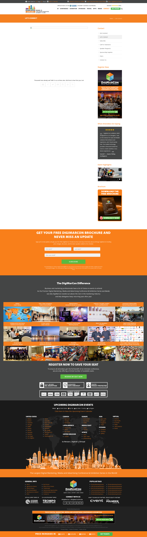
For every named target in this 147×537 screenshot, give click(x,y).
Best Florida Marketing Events (98, 488)
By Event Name (63, 408)
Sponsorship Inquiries (106, 52)
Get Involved (103, 33)
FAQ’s (101, 56)
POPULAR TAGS (96, 481)
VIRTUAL (116, 416)
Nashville (47, 421)
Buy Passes (46, 484)
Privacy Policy (64, 529)
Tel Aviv (85, 429)
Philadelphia (48, 426)
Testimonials (46, 488)
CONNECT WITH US (73, 497)
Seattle (46, 434)
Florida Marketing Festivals (115, 484)
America (116, 419)
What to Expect (30, 488)
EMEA (116, 424)
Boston (29, 421)
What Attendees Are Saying (109, 124)
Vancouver (67, 423)
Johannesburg (87, 438)
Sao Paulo (67, 431)
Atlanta (29, 419)
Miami (46, 419)
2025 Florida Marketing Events (98, 486)
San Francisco (48, 432)
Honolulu (29, 432)
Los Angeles (30, 438)
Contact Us (103, 60)
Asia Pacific (117, 421)
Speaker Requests (105, 48)
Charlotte (29, 423)
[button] (117, 130)
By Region (91, 408)
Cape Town (86, 436)
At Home (116, 422)
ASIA (100, 417)
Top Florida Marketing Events (98, 490)
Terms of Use (82, 529)
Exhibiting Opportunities (49, 492)
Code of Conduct (73, 529)
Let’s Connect (104, 37)
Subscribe (103, 41)
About (28, 484)
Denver (29, 428)
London (66, 436)
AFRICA (84, 432)
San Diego (47, 430)
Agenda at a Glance (32, 486)
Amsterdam (86, 419)
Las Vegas (30, 436)
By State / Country (81, 408)
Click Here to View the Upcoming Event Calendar (73, 411)
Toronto (66, 421)
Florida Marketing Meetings (115, 486)
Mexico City (67, 428)
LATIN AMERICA (68, 425)
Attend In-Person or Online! (76, 1)
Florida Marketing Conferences (98, 492)
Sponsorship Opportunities (50, 490)
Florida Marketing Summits (115, 492)
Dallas (29, 426)
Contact (101, 28)
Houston (29, 434)
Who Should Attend (31, 490)
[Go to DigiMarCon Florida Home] (30, 13)
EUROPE (85, 417)
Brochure (101, 186)
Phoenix (47, 428)
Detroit (29, 430)
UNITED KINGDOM (69, 434)
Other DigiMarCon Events (115, 1)
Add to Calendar (53, 1)
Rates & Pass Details (48, 486)
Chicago (29, 424)
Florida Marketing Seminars (115, 490)
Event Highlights (104, 165)
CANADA (66, 417)
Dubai (85, 428)
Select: (54, 408)
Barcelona (86, 421)
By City (71, 408)
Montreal (66, 419)
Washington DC (49, 436)
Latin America (118, 426)
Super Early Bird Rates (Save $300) (96, 1)
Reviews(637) (114, 5)
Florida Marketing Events (97, 484)
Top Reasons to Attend (32, 492)
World (116, 428)
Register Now (103, 67)
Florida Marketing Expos (97, 494)
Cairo (84, 434)
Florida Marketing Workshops (115, 494)
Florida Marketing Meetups (115, 488)
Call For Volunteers (105, 44)
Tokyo (102, 424)
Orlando (47, 424)
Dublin (85, 423)
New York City (48, 423)
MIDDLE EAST (86, 425)
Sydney (102, 433)
